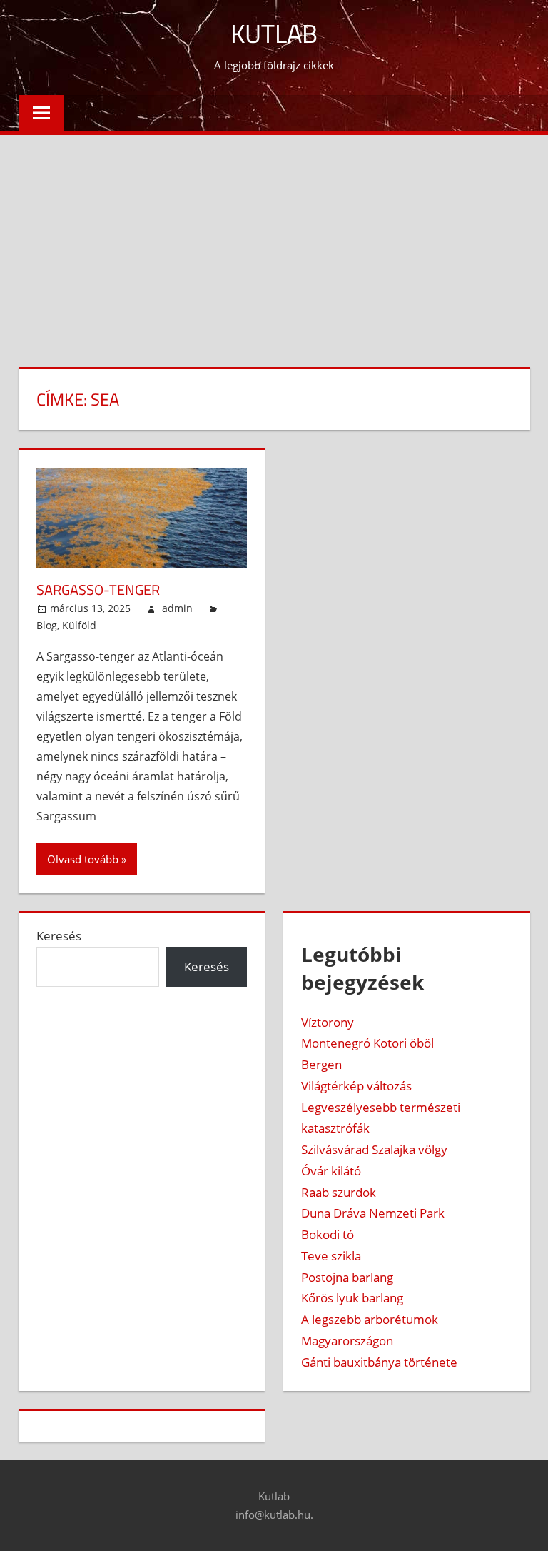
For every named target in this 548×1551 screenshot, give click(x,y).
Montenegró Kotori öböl (367, 1043)
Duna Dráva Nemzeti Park (373, 1213)
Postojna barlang (347, 1277)
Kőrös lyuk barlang (352, 1298)
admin (177, 608)
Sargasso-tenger (98, 589)
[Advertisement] (274, 242)
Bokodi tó (327, 1234)
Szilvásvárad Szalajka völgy (374, 1149)
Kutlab (274, 33)
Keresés (58, 936)
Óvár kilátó (331, 1171)
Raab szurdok (338, 1192)
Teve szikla (331, 1256)
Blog (46, 625)
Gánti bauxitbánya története (379, 1362)
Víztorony (327, 1022)
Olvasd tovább (82, 859)
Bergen (321, 1064)
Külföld (79, 625)
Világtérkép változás (356, 1086)
